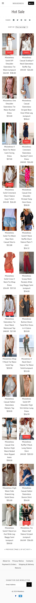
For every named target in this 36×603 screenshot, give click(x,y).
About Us (6, 561)
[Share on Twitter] (17, 20)
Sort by (11, 27)
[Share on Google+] (25, 20)
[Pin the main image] (21, 20)
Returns (18, 568)
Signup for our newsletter (18, 580)
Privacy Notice (18, 561)
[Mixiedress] (18, 3)
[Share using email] (29, 20)
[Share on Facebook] (13, 20)
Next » (29, 549)
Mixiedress (20, 591)
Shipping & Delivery (26, 564)
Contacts (29, 561)
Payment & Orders (9, 564)
